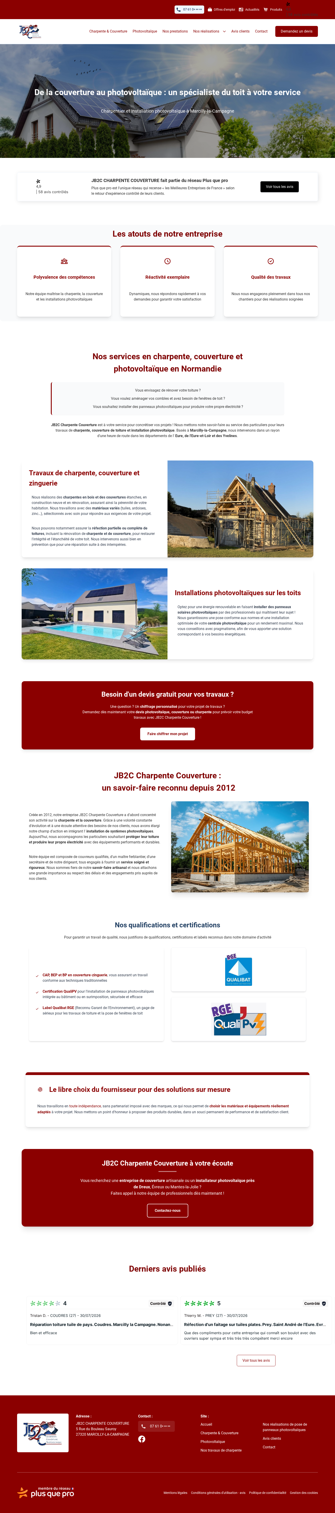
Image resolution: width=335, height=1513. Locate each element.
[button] (102, 1320)
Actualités (252, 9)
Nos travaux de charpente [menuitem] (221, 1450)
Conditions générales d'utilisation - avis (218, 1493)
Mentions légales (175, 1493)
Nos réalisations (206, 31)
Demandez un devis (296, 31)
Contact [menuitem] (261, 31)
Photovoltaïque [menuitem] (145, 31)
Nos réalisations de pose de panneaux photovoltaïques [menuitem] (285, 1427)
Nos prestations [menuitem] (175, 31)
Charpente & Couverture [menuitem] (108, 31)
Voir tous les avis (279, 187)
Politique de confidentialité (267, 1493)
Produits (276, 9)
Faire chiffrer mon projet (167, 734)
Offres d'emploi (224, 9)
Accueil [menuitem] (206, 1424)
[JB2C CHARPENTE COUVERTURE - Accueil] (30, 31)
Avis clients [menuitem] (240, 31)
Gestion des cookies (304, 1493)
